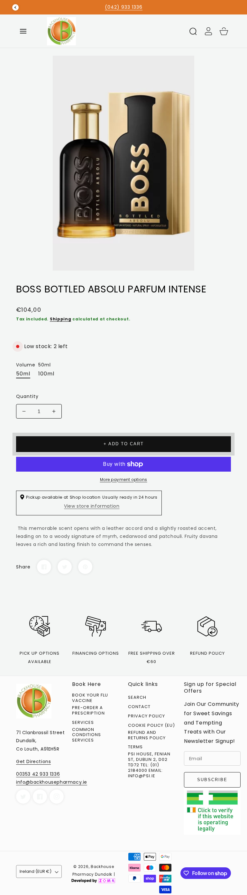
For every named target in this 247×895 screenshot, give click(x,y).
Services (83, 722)
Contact (139, 707)
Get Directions (33, 761)
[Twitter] (65, 567)
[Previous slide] (15, 7)
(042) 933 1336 (123, 7)
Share (23, 567)
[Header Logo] (115, 31)
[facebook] (40, 796)
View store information (91, 506)
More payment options (123, 479)
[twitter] (23, 796)
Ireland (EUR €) (35, 871)
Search (137, 697)
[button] (23, 31)
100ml (46, 373)
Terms (135, 747)
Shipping (60, 319)
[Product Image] (123, 163)
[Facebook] (44, 567)
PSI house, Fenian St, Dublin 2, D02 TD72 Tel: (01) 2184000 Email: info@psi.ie (149, 765)
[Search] (193, 31)
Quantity (27, 396)
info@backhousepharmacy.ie (51, 782)
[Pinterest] (85, 567)
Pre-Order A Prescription (88, 710)
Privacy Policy (146, 716)
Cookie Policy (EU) (151, 725)
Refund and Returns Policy (147, 735)
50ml (23, 373)
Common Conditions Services (86, 735)
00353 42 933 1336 (38, 774)
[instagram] (57, 796)
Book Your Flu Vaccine (90, 698)
